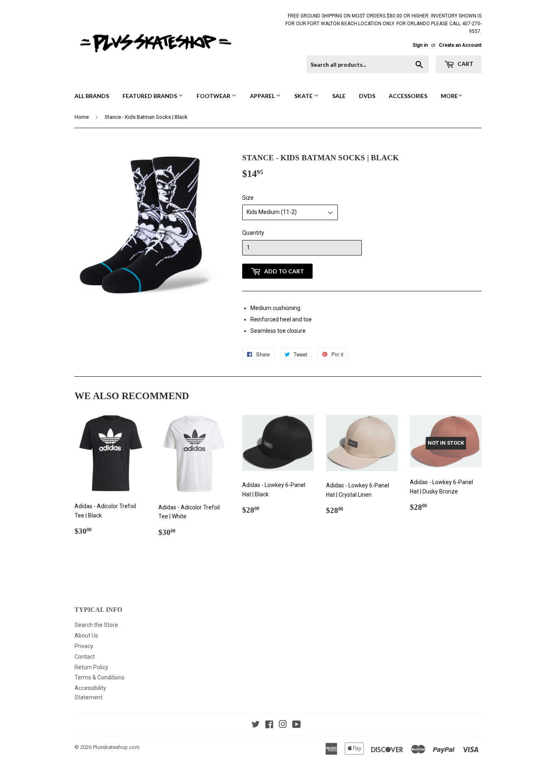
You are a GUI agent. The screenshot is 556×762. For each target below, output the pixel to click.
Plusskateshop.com (116, 747)
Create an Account (460, 45)
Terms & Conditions (99, 677)
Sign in (420, 45)
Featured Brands (150, 95)
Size (248, 197)
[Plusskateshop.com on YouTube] (296, 725)
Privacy (83, 646)
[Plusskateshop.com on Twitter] (256, 725)
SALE (339, 95)
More (449, 95)
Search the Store (96, 625)
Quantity (253, 232)
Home (81, 117)
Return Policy (91, 667)
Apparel (263, 95)
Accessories (408, 95)
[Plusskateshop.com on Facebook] (269, 725)
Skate (304, 95)
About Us (86, 635)
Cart (464, 63)
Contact (84, 656)
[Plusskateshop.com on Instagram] (283, 725)
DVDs (367, 95)
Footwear (214, 95)
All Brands (91, 95)
